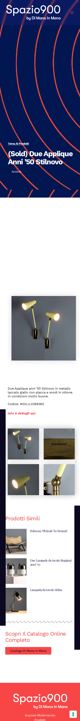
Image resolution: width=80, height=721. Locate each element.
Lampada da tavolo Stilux (46, 590)
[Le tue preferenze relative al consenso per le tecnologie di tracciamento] (73, 714)
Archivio (16, 171)
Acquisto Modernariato (40, 715)
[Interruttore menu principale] (72, 13)
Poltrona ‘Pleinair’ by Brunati (48, 531)
